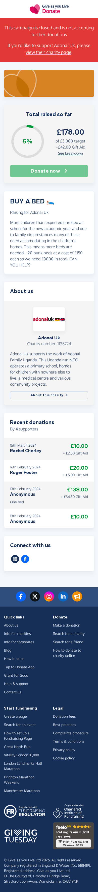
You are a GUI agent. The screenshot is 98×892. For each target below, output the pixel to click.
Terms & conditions (68, 741)
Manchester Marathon (22, 791)
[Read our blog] (77, 599)
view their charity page (48, 52)
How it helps (14, 658)
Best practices (64, 724)
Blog (7, 650)
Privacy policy (64, 750)
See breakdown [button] (70, 153)
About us (11, 625)
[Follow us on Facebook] (21, 599)
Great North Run (17, 746)
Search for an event (20, 724)
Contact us (12, 692)
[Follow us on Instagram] (49, 599)
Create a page (15, 716)
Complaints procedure (71, 733)
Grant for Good (16, 675)
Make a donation (66, 625)
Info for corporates (19, 642)
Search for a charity (69, 633)
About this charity (47, 395)
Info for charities (17, 633)
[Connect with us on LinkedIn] (63, 599)
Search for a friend (68, 642)
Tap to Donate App (19, 667)
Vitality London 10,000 (21, 755)
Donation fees (64, 716)
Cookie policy (64, 758)
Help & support (16, 683)
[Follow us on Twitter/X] (35, 599)
